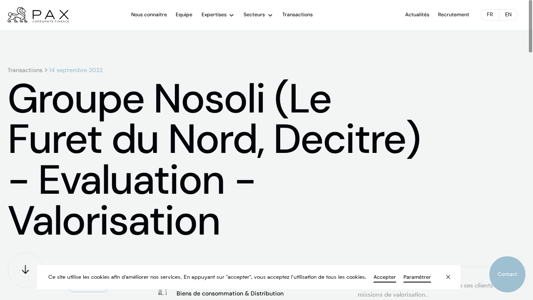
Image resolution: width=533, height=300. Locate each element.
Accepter (385, 277)
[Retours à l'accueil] (38, 14)
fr (490, 15)
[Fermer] (443, 272)
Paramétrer (417, 277)
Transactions (24, 70)
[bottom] (25, 270)
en (508, 15)
